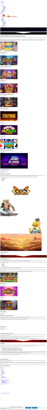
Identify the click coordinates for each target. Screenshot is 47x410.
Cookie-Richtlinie (11, 408)
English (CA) (4, 22)
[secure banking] (4, 396)
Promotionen (3, 2)
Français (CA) (4, 6)
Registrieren (3, 11)
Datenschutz (3, 381)
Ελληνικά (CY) (4, 9)
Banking (3, 19)
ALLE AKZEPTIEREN (34, 407)
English (4, 21)
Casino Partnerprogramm (4, 377)
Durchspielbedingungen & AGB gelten (37, 31)
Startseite (3, 18)
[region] (23, 408)
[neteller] (4, 402)
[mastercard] (4, 400)
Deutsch (4, 24)
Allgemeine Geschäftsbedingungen (5, 380)
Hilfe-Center (3, 10)
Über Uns (3, 376)
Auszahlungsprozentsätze (4, 382)
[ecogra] (4, 392)
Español (4, 8)
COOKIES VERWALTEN (28, 407)
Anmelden (1, 12)
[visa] (4, 398)
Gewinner (3, 372)
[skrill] (4, 404)
